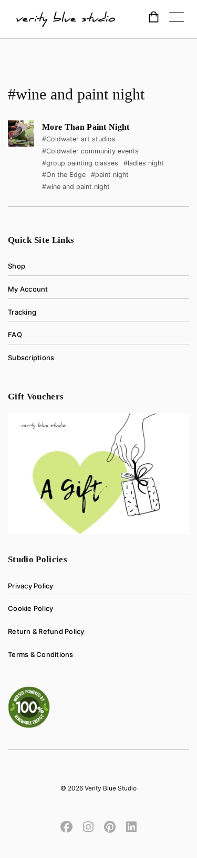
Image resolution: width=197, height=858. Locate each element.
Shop (16, 266)
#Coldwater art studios (79, 139)
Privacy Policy (31, 586)
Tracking (22, 312)
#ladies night (143, 163)
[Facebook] (69, 826)
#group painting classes (80, 163)
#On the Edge (64, 175)
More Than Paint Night (86, 126)
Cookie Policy (30, 608)
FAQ (15, 334)
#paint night (110, 175)
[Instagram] (88, 826)
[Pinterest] (110, 826)
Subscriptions (31, 357)
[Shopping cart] (153, 18)
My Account (28, 289)
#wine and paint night (76, 187)
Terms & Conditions (41, 654)
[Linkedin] (129, 826)
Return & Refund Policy (46, 631)
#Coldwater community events (90, 151)
